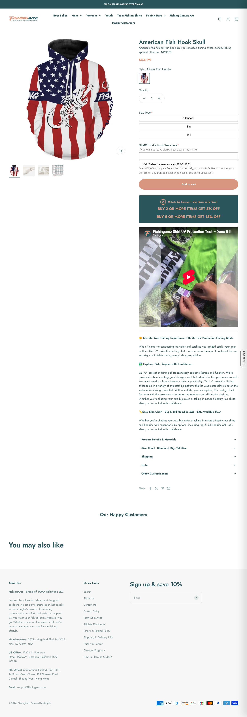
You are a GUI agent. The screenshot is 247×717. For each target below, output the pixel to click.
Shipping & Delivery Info (98, 637)
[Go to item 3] (43, 171)
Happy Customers (123, 23)
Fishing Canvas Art (182, 16)
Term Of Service (93, 618)
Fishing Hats (154, 16)
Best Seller (60, 16)
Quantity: (144, 90)
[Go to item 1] (14, 171)
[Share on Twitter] (156, 488)
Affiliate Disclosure (94, 624)
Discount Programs (94, 650)
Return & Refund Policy (97, 631)
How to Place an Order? (98, 657)
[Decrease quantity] (144, 98)
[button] (188, 440)
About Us (89, 598)
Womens (91, 16)
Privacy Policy (91, 611)
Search (87, 592)
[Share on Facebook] (150, 488)
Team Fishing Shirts (129, 16)
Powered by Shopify (41, 703)
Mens (75, 16)
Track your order (93, 644)
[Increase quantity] (159, 98)
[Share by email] (169, 488)
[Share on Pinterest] (162, 488)
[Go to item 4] (58, 171)
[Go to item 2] (29, 171)
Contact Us (90, 605)
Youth (109, 16)
